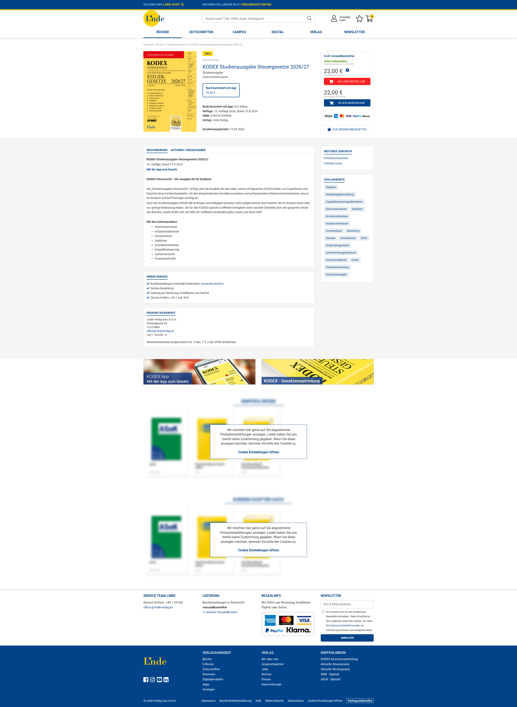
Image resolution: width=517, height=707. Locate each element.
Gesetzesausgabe (336, 274)
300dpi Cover (333, 163)
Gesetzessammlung (337, 267)
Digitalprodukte (213, 679)
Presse (266, 679)
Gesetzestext (348, 238)
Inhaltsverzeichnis (336, 158)
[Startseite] (153, 18)
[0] (370, 20)
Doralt (206, 59)
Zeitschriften (201, 32)
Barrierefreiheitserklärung (235, 700)
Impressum (208, 700)
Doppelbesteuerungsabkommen (344, 201)
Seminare (209, 674)
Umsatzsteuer (334, 230)
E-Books (208, 664)
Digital (278, 32)
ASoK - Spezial (330, 679)
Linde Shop (172, 4)
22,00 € (221, 90)
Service (266, 674)
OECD (364, 238)
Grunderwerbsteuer (337, 216)
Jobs (265, 669)
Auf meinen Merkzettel (349, 129)
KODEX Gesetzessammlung (339, 659)
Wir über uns (270, 659)
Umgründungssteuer (337, 245)
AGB (258, 700)
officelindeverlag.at (160, 331)
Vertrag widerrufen (360, 700)
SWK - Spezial (330, 674)
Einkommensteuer (336, 208)
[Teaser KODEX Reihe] (318, 372)
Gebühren (357, 208)
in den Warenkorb (351, 103)
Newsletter (354, 32)
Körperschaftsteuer (337, 223)
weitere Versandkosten (221, 612)
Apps (206, 684)
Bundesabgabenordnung (340, 194)
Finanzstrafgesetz (336, 259)
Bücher (163, 32)
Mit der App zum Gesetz (162, 169)
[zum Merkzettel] (360, 20)
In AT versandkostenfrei (339, 56)
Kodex (355, 259)
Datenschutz (296, 700)
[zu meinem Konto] (334, 20)
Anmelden (345, 17)
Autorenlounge (271, 684)
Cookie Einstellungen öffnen (258, 452)
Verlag (316, 32)
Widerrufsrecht (274, 700)
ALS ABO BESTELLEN (351, 81)
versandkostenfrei (256, 4)
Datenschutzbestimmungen (345, 625)
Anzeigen (209, 689)
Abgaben (331, 187)
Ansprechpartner (273, 664)
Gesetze (330, 238)
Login (342, 20)
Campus (239, 32)
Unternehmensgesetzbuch (341, 252)
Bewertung (353, 230)
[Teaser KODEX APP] (199, 372)
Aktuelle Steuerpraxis (335, 664)
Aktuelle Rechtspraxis (335, 669)
